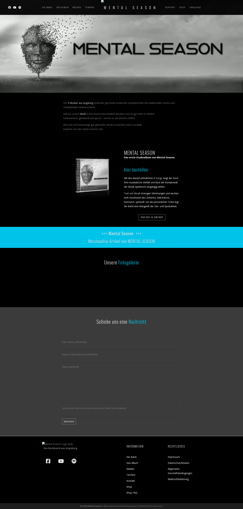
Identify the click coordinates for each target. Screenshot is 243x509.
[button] (7, 501)
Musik (83, 113)
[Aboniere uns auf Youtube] (61, 461)
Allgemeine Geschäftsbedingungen (119, 506)
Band (175, 178)
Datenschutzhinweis (178, 462)
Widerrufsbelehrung (178, 479)
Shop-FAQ (131, 492)
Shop (182, 7)
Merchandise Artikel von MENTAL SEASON (121, 241)
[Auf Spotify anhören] (74, 461)
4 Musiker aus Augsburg (80, 102)
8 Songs (158, 178)
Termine (90, 7)
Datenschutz (144, 506)
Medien (77, 7)
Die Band (47, 7)
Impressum (174, 456)
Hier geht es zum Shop (152, 217)
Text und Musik (132, 193)
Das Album (132, 462)
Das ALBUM (62, 7)
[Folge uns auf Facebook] (48, 461)
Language (195, 7)
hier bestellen (136, 169)
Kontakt (170, 7)
